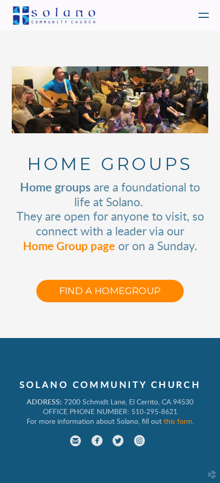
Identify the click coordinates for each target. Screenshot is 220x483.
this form (178, 421)
